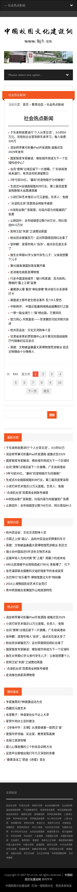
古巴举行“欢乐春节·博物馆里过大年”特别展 (33, 577)
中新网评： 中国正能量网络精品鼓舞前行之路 (39, 306)
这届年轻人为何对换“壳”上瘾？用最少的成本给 (36, 558)
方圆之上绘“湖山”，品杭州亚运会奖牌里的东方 (36, 538)
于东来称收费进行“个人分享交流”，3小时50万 (35, 447)
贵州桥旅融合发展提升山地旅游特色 (29, 590)
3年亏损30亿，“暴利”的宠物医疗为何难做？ (38, 179)
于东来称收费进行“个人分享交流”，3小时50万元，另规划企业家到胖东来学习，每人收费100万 (37, 137)
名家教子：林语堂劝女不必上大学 (27, 714)
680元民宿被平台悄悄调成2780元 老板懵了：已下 (38, 564)
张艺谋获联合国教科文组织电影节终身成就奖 (34, 571)
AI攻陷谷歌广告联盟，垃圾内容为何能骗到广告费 (37, 499)
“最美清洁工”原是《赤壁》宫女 (25, 759)
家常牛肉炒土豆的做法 (20, 721)
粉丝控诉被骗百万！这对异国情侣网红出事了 (39, 237)
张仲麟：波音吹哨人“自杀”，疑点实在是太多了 (36, 636)
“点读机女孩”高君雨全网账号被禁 (31, 203)
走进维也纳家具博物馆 (24, 272)
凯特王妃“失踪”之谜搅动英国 (28, 231)
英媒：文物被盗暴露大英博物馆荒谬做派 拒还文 (36, 545)
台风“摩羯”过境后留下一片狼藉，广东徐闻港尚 (36, 467)
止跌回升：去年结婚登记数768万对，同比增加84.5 (38, 505)
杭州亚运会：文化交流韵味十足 (30, 330)
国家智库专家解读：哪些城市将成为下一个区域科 (37, 460)
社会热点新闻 (55, 104)
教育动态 (37, 104)
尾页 (46, 391)
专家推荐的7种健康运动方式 (24, 702)
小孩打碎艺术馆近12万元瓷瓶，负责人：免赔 (39, 197)
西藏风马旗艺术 (16, 708)
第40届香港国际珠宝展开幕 (27, 265)
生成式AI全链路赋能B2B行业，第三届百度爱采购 (37, 479)
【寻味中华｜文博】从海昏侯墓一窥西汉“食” (34, 727)
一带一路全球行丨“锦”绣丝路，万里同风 (35, 313)
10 (59, 382)
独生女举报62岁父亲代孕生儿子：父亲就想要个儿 (38, 655)
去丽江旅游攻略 (16, 740)
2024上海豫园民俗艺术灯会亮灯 (26, 583)
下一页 (32, 391)
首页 (26, 104)
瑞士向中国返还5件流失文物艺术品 (28, 551)
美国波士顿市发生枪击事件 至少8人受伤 (36, 300)
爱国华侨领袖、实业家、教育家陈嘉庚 (30, 734)
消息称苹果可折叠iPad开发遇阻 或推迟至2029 (35, 454)
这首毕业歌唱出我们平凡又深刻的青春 (30, 753)
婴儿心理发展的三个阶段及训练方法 (29, 746)
